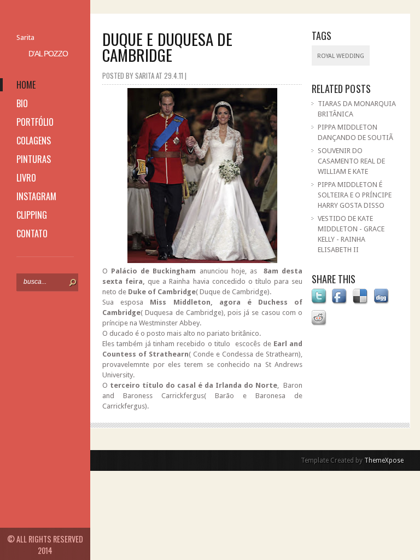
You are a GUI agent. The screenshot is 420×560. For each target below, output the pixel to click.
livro (26, 177)
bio (22, 103)
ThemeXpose (384, 460)
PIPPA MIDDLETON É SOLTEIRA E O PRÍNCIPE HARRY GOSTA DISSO (355, 194)
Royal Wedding (340, 56)
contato (32, 233)
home (26, 84)
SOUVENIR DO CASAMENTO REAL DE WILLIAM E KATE (351, 161)
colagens (33, 140)
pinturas (33, 159)
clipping (31, 214)
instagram (36, 196)
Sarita (25, 37)
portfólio (35, 122)
